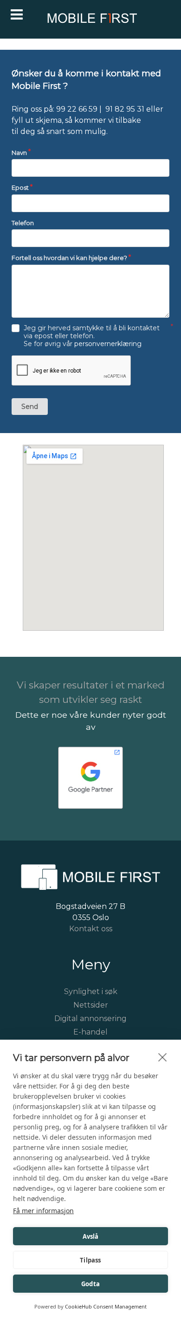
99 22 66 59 (76, 109)
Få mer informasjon (43, 1210)
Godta (90, 1284)
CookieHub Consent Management (106, 1306)
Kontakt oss (90, 928)
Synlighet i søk (90, 991)
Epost (20, 187)
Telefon (23, 223)
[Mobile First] (90, 20)
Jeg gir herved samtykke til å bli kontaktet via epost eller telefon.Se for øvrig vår (92, 336)
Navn (19, 152)
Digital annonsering (90, 1018)
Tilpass (90, 1260)
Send (29, 406)
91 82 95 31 (124, 109)
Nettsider (90, 1005)
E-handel (90, 1032)
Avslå (91, 1236)
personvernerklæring (108, 344)
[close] (162, 1056)
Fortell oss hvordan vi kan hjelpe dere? (69, 257)
